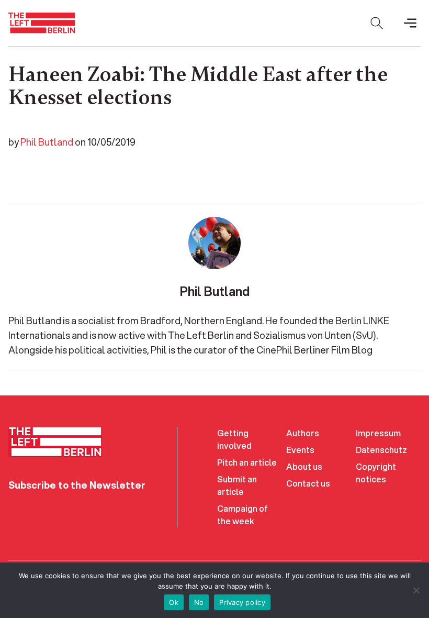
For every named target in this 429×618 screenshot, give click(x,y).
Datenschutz (381, 450)
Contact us (308, 483)
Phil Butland (46, 142)
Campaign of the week (242, 514)
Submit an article (237, 485)
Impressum (378, 433)
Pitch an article (247, 462)
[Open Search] (376, 23)
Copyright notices (376, 472)
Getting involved (234, 439)
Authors (302, 433)
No (199, 602)
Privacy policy (242, 602)
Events (300, 450)
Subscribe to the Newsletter (76, 485)
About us (304, 466)
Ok (173, 602)
